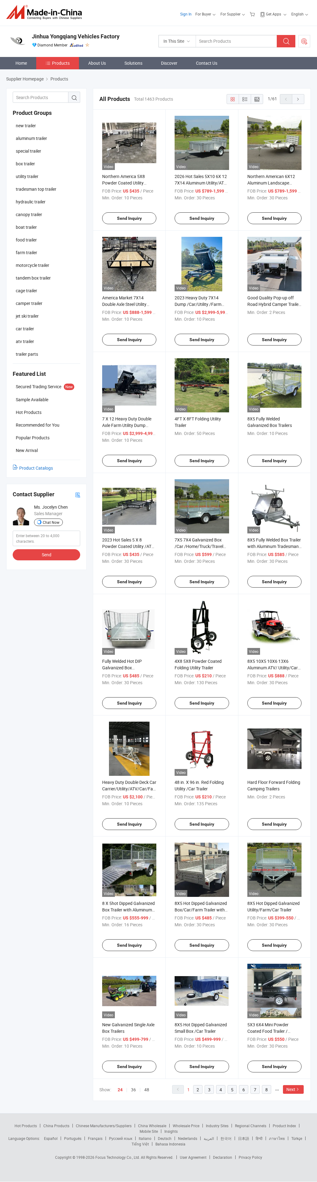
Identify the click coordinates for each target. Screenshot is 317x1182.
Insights (171, 1131)
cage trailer (26, 290)
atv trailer (25, 341)
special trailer (28, 151)
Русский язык (120, 1138)
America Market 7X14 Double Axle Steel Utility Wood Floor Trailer (124, 304)
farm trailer (26, 252)
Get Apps (273, 13)
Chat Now (51, 522)
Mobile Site (149, 1131)
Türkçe (296, 1138)
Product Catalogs (36, 468)
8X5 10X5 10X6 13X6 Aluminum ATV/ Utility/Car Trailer (272, 667)
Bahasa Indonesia (170, 1143)
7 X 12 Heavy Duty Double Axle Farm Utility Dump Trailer (126, 425)
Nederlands (187, 1138)
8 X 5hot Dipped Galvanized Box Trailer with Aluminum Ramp (128, 909)
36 (133, 1090)
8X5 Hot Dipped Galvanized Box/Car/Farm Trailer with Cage (201, 909)
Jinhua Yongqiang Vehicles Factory (75, 36)
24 (120, 1089)
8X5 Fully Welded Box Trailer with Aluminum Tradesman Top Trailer (274, 546)
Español (51, 1138)
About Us (97, 63)
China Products (56, 1125)
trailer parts (27, 354)
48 (146, 1090)
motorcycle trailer (32, 265)
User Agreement (193, 1157)
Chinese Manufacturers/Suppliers (104, 1125)
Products (61, 63)
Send (46, 555)
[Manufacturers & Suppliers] (46, 12)
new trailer (26, 125)
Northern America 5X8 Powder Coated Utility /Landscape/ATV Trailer (125, 182)
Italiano (145, 1138)
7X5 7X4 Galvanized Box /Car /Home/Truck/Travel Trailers (199, 546)
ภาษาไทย (277, 1138)
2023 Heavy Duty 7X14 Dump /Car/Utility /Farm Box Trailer (198, 304)
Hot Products (26, 1125)
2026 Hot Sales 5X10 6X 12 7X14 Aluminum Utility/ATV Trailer (201, 182)
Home (21, 63)
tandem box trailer (33, 278)
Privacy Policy (250, 1157)
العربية (209, 1138)
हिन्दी (259, 1138)
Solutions (133, 63)
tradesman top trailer (36, 189)
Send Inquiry (129, 218)
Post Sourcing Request (304, 41)
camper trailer (29, 303)
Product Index (284, 1125)
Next (290, 1089)
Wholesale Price (186, 1125)
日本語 (243, 1138)
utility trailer (27, 176)
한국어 (226, 1138)
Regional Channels (250, 1125)
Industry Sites (217, 1125)
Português (72, 1138)
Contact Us (206, 63)
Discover (169, 63)
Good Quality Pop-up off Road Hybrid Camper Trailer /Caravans (273, 304)
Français (95, 1138)
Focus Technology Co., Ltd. (118, 1157)
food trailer (26, 240)
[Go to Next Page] (298, 99)
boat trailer (26, 227)
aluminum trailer (31, 138)
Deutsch (165, 1138)
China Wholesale (152, 1125)
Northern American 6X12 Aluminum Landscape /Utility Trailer (271, 182)
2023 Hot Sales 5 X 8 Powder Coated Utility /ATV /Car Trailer (128, 546)
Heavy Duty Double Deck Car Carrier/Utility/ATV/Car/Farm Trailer (130, 788)
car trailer (25, 329)
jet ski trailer (27, 316)
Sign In (186, 13)
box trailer (25, 164)
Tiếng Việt (140, 1143)
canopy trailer (29, 214)
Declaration (222, 1157)
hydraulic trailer (31, 202)
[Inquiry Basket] (253, 13)
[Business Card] (77, 494)
